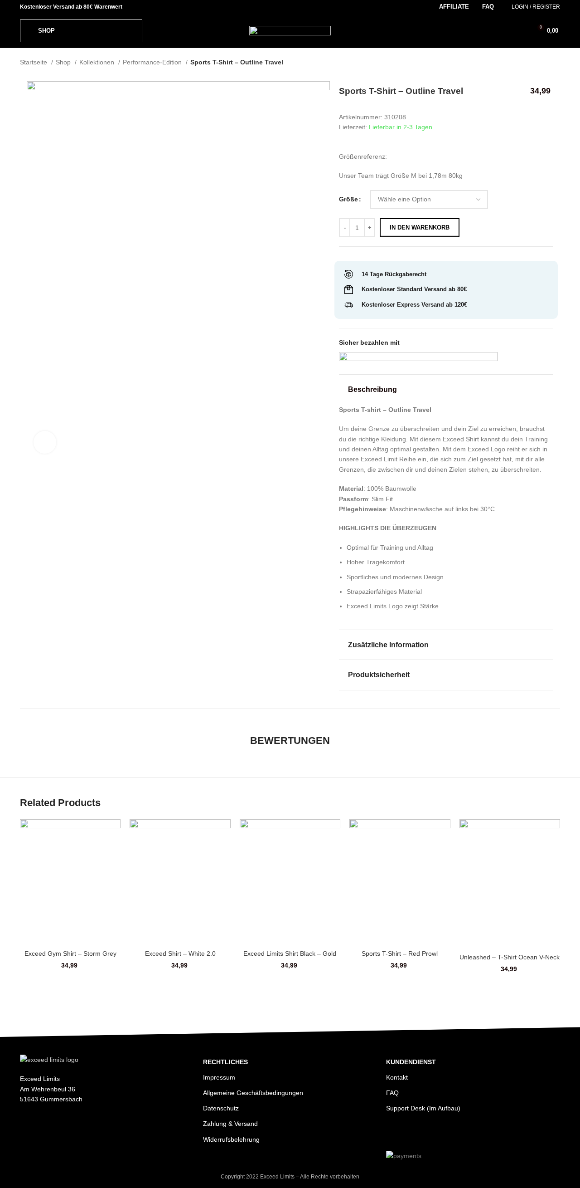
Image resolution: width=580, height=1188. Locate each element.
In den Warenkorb (420, 227)
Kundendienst (411, 1062)
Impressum (219, 1077)
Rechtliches (225, 1062)
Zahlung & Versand (230, 1123)
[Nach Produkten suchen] (505, 31)
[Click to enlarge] (45, 442)
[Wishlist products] (520, 31)
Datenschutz (221, 1108)
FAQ (392, 1092)
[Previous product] (537, 63)
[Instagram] (394, 1133)
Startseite (34, 62)
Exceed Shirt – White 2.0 (180, 953)
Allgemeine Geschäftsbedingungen (253, 1092)
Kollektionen (97, 62)
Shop (64, 62)
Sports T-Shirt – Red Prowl (400, 953)
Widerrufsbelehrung (231, 1139)
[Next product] (555, 63)
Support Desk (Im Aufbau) (423, 1108)
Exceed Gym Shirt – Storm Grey (70, 953)
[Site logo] (290, 30)
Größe (348, 199)
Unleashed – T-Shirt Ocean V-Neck (509, 957)
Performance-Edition (153, 62)
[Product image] (70, 881)
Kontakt (397, 1077)
